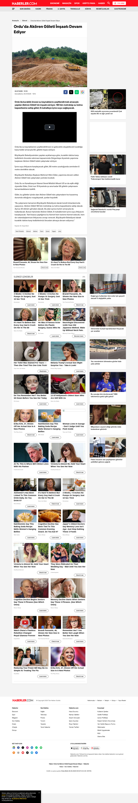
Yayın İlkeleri (122, 700)
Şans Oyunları (73, 721)
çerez (4, 795)
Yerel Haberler (45, 727)
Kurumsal (100, 708)
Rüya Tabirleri (73, 724)
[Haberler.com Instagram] (27, 748)
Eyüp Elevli (25, 226)
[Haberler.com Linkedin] (32, 748)
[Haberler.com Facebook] (18, 748)
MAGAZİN (66, 3)
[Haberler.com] (23, 700)
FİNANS (49, 9)
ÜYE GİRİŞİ (120, 3)
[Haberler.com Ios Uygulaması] (74, 748)
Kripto (14, 724)
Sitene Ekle (101, 736)
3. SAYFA (61, 9)
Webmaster (101, 727)
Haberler (15, 708)
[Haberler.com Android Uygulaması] (85, 748)
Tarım (41, 231)
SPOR (77, 3)
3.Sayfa (14, 727)
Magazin (15, 718)
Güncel (24, 20)
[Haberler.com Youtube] (23, 753)
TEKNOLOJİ (75, 9)
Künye (114, 700)
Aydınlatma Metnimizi (19, 798)
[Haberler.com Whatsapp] (36, 748)
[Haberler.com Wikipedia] (18, 753)
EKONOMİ (54, 3)
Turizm (43, 721)
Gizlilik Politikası (102, 715)
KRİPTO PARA (89, 3)
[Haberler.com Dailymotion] (36, 753)
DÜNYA (88, 9)
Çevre (47, 231)
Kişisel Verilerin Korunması (106, 721)
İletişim (107, 700)
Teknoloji (43, 715)
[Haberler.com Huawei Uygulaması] (95, 748)
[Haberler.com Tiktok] (27, 753)
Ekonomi (15, 711)
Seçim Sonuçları (74, 718)
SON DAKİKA (25, 9)
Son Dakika (16, 721)
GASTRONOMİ (120, 9)
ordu (59, 231)
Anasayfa (15, 20)
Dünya (14, 730)
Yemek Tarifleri (74, 727)
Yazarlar (43, 724)
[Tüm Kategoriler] (13, 9)
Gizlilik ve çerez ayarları (53, 771)
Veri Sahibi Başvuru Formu (106, 724)
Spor (13, 715)
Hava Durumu (73, 711)
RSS (98, 733)
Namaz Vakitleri (74, 715)
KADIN (38, 9)
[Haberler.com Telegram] (32, 753)
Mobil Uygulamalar (103, 730)
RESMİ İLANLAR (102, 9)
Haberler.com (73, 708)
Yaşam (54, 231)
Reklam (99, 700)
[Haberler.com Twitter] (23, 748)
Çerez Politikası (102, 718)
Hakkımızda (91, 700)
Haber (61, 766)
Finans (43, 718)
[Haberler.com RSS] (14, 753)
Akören (35, 231)
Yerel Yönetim (20, 231)
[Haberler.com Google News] (14, 748)
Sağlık (43, 711)
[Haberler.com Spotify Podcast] (41, 748)
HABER (101, 3)
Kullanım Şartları (102, 711)
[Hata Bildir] (64, 771)
